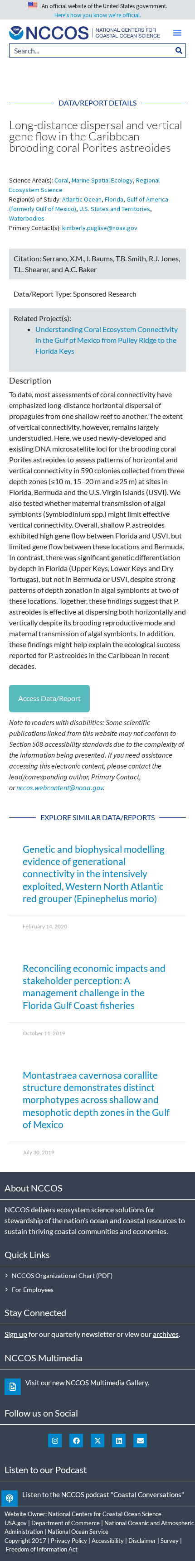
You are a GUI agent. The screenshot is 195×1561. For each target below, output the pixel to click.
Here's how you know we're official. (97, 15)
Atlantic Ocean (82, 199)
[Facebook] (76, 1440)
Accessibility (108, 1540)
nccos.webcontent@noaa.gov (59, 787)
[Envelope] (140, 1440)
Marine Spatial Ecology (102, 180)
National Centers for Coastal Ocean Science (104, 1514)
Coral (61, 180)
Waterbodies (26, 218)
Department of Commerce (65, 1523)
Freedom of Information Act (42, 1549)
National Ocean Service (78, 1531)
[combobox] (90, 50)
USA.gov (16, 1523)
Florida (114, 199)
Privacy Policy (69, 1540)
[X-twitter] (97, 1440)
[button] (177, 32)
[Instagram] (55, 1440)
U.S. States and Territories (114, 209)
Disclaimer (142, 1540)
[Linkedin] (119, 1440)
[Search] (179, 50)
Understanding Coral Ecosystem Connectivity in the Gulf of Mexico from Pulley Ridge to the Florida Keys (106, 340)
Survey (170, 1540)
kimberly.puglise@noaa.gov (99, 228)
